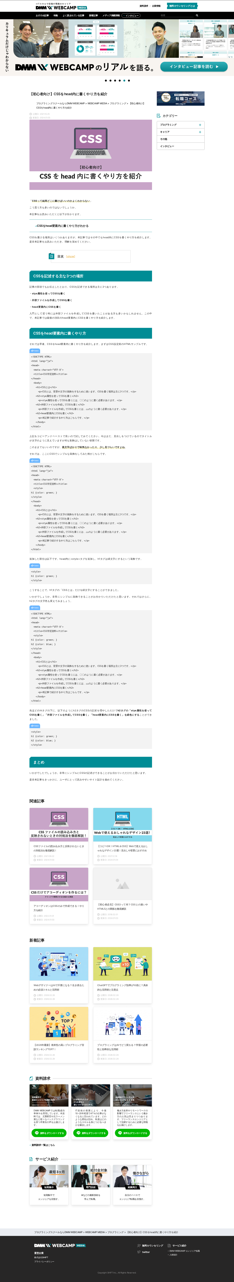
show (70, 256)
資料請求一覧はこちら (43, 1144)
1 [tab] (106, 81)
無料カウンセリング (152, 1245)
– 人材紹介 (172, 1254)
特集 (56, 15)
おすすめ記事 (42, 15)
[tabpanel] (117, 49)
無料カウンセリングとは (182, 5)
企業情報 (156, 5)
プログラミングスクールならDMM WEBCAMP (60, 103)
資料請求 (144, 5)
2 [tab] (111, 81)
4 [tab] (120, 81)
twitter (146, 1252)
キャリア (164, 131)
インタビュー (132, 15)
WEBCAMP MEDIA (97, 103)
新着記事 (93, 15)
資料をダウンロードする (52, 1133)
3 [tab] (115, 81)
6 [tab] (129, 81)
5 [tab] (125, 81)
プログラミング (118, 103)
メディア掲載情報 (111, 15)
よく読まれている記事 (73, 15)
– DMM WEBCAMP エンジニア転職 (184, 1251)
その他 (163, 138)
